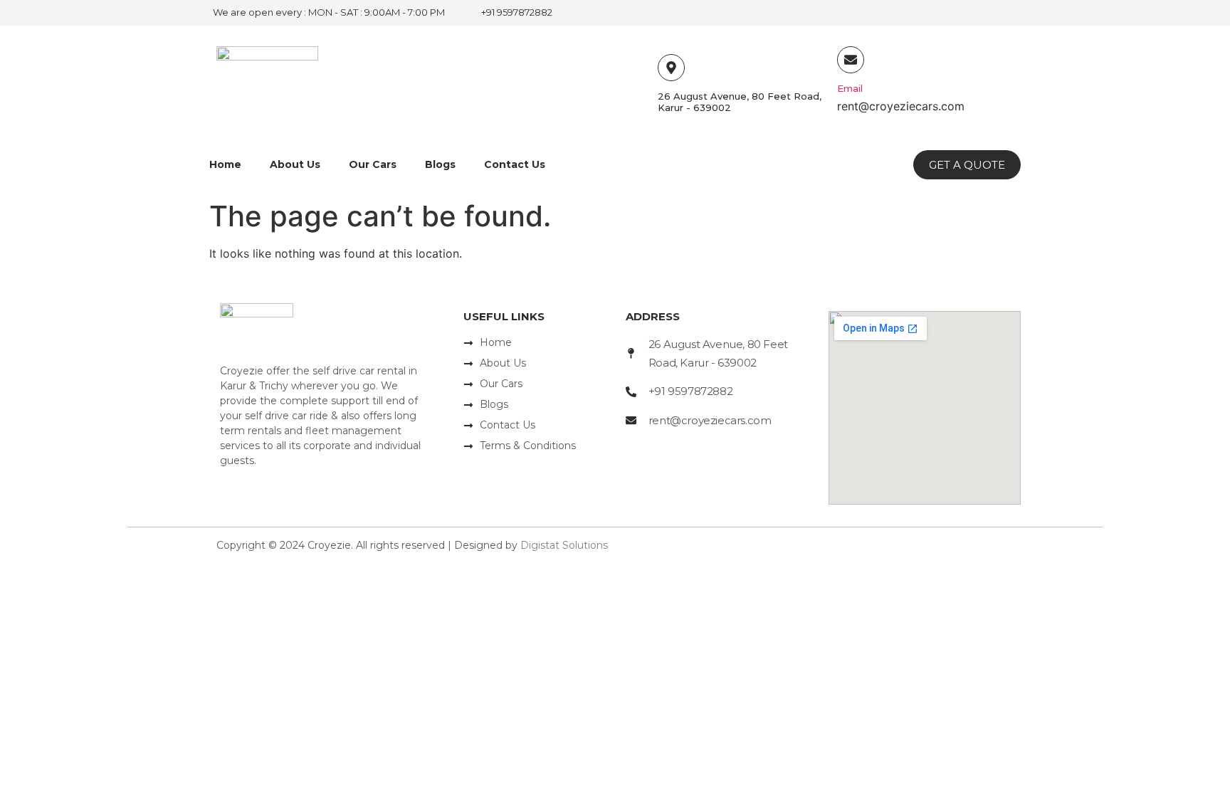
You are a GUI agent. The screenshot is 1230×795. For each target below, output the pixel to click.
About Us (295, 164)
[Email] (850, 59)
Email (850, 88)
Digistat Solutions (564, 545)
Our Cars (372, 164)
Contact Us (514, 164)
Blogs (440, 164)
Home (225, 164)
